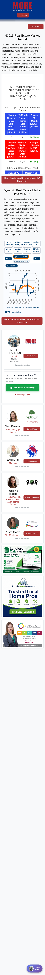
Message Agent (23, 394)
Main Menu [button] (35, 26)
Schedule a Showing (23, 388)
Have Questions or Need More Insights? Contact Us (22, 179)
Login (24, 15)
